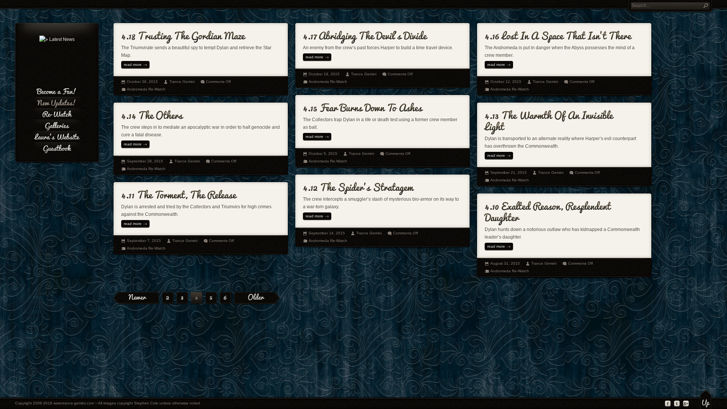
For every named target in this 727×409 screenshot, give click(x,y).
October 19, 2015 (324, 74)
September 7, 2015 (144, 241)
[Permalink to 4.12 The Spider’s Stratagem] (358, 186)
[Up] (705, 399)
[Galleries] (57, 124)
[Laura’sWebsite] (57, 136)
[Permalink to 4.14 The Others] (152, 114)
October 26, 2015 (142, 82)
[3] (182, 298)
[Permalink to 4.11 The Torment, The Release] (178, 193)
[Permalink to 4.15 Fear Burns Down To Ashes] (362, 106)
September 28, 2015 (145, 161)
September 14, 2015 (327, 233)
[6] (225, 298)
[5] (211, 298)
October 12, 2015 (505, 82)
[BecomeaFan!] (57, 90)
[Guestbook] (57, 147)
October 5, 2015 (323, 153)
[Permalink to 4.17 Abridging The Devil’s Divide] (365, 34)
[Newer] (136, 298)
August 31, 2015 (505, 263)
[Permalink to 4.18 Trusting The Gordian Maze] (183, 34)
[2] (168, 298)
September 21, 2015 (508, 172)
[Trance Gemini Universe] (57, 39)
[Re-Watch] (57, 113)
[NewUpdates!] (57, 102)
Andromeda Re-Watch (146, 89)
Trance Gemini (182, 82)
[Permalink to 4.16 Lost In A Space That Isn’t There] (558, 34)
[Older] (257, 298)
